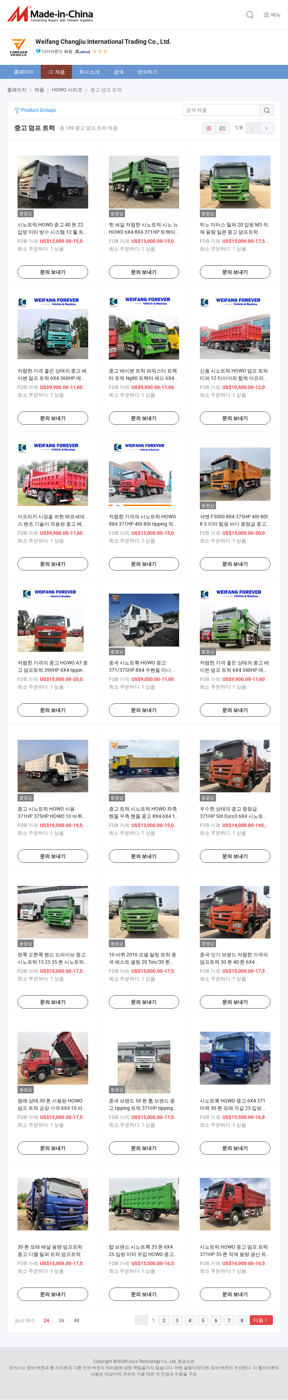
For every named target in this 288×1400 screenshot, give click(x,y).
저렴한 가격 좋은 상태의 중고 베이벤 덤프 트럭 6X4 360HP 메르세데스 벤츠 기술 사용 (52, 378)
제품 (60, 71)
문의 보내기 (53, 272)
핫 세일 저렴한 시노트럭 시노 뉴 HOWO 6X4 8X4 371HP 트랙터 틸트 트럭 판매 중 (143, 232)
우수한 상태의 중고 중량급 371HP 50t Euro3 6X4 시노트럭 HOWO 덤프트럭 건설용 (234, 816)
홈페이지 (24, 71)
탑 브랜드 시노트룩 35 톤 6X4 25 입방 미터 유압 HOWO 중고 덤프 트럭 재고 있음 (141, 1254)
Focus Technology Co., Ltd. (151, 1361)
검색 (119, 71)
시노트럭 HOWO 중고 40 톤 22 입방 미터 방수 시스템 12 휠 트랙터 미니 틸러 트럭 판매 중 (51, 232)
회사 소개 (89, 71)
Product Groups (38, 110)
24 (46, 1320)
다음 (258, 1320)
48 (76, 1320)
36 (61, 1320)
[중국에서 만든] (51, 14)
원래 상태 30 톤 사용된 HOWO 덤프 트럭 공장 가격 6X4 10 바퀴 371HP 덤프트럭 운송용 (52, 1108)
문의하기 (147, 71)
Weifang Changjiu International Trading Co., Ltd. (103, 41)
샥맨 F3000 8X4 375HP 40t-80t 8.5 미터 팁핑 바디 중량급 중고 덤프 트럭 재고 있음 (234, 523)
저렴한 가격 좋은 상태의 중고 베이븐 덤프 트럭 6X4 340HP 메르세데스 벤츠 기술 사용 (234, 670)
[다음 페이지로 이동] (266, 128)
